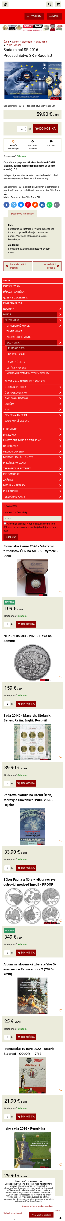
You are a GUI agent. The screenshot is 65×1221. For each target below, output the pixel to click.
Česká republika (15, 387)
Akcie (6, 280)
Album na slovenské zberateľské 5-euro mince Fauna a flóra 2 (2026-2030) (30, 969)
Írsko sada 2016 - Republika (24, 1128)
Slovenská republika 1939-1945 (24, 381)
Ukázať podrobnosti (13, 1213)
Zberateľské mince (18, 337)
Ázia (7, 409)
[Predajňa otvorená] (32, 30)
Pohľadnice (10, 491)
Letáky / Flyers (16, 367)
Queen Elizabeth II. (15, 297)
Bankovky (9, 434)
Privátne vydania (14, 462)
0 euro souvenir (13, 451)
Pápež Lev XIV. (12, 286)
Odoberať (11, 537)
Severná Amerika (16, 415)
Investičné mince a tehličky (21, 440)
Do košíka (47, 129)
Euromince (10, 429)
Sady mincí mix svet (18, 420)
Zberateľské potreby (17, 468)
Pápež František (13, 291)
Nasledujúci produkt (50, 266)
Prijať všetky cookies (41, 1215)
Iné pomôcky (11, 474)
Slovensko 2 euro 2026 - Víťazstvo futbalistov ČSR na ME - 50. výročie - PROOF (31, 551)
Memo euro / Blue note (18, 457)
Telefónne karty (14, 496)
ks (12, 624)
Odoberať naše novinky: (16, 512)
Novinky (8, 308)
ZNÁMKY (8, 479)
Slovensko (12, 320)
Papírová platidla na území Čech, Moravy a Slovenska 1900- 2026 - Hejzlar (28, 800)
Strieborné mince (18, 325)
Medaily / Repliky (14, 485)
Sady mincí (13, 342)
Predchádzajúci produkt (18, 266)
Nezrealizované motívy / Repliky (27, 373)
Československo (16, 392)
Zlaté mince (14, 331)
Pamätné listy (15, 362)
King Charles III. (13, 303)
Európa (9, 403)
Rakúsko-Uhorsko (16, 398)
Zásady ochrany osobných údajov (38, 1206)
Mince (7, 314)
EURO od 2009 (16, 348)
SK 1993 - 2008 (16, 353)
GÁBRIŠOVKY (10, 446)
